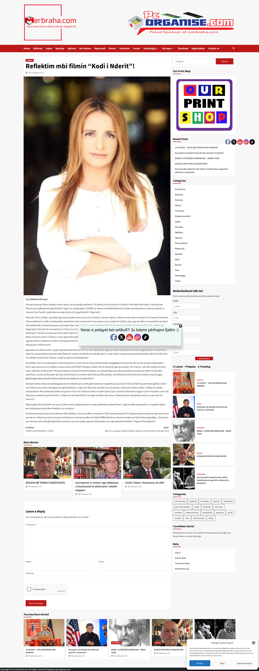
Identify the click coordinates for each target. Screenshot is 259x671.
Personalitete (181, 243)
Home (27, 48)
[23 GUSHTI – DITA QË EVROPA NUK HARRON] (184, 382)
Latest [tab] (179, 367)
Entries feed (180, 558)
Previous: (39, 429)
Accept (200, 663)
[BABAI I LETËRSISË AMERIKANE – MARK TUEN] (184, 430)
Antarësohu (204, 358)
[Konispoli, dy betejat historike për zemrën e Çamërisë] (184, 406)
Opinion (72, 48)
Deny (222, 663)
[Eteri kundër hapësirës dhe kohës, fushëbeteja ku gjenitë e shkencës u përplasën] (184, 478)
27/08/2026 (84, 494)
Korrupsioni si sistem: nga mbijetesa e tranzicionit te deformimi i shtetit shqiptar (97, 486)
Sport (177, 259)
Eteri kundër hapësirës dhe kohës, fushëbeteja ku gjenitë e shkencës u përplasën (201, 170)
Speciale (59, 48)
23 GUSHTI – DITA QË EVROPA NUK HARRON (196, 147)
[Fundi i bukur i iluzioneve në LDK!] (147, 463)
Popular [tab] (191, 367)
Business (179, 194)
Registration (198, 48)
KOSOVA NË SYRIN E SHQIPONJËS (45, 483)
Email (102, 561)
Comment (31, 524)
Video (177, 281)
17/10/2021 (35, 73)
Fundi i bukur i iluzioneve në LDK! (144, 483)
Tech (177, 270)
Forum (136, 48)
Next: (137, 429)
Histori (112, 48)
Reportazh (99, 48)
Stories (178, 265)
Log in (177, 552)
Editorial (37, 48)
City (175, 312)
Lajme (49, 48)
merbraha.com (21, 669)
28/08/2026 (34, 487)
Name (29, 561)
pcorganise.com (63, 669)
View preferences (244, 663)
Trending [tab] (204, 367)
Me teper (167, 48)
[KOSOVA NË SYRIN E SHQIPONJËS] (47, 463)
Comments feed (182, 563)
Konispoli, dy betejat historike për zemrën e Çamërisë (199, 153)
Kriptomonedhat (182, 216)
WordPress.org (182, 568)
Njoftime (179, 232)
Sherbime (183, 48)
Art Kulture (85, 48)
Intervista (124, 48)
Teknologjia (149, 48)
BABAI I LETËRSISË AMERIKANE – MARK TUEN (197, 158)
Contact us (213, 48)
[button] (253, 642)
